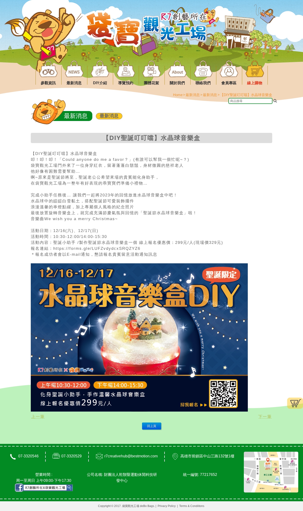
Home (178, 95)
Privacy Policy (167, 506)
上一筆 (38, 416)
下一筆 (265, 416)
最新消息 (109, 115)
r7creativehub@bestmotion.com (131, 456)
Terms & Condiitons (191, 506)
